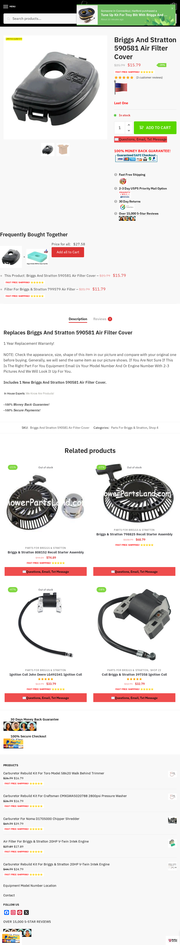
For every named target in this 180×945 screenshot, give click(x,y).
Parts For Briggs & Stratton (129, 428)
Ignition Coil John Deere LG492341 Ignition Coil (45, 674)
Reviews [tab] (99, 319)
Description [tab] (78, 319)
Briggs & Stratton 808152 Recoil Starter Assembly (46, 552)
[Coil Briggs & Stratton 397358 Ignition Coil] (134, 625)
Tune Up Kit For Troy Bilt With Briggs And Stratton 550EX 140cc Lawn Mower (134, 15)
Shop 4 (153, 428)
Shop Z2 (155, 670)
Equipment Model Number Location (29, 885)
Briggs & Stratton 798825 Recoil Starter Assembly (134, 534)
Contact (9, 895)
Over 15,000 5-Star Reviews (138, 213)
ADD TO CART (158, 127)
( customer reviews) (149, 77)
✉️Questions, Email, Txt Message (140, 139)
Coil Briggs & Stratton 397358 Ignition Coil (134, 674)
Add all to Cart (68, 252)
